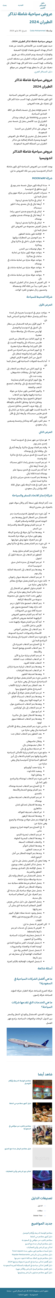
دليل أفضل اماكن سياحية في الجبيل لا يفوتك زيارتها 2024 (30, 1262)
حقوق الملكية (23, 1294)
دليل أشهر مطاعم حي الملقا (20, 1103)
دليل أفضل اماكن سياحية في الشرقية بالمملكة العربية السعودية (27, 1265)
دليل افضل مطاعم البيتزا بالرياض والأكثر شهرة (34, 1269)
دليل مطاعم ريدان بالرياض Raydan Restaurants (32, 1255)
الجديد (20, 5)
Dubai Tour (38, 1215)
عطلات (40, 1210)
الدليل (40, 1206)
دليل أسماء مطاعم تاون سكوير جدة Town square (32, 1251)
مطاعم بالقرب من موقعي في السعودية (20, 1127)
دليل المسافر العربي (43, 72)
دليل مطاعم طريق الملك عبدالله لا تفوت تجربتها (33, 1258)
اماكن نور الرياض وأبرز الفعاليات (18, 1171)
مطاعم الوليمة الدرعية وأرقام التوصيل (20, 1082)
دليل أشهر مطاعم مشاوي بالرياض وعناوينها (35, 1273)
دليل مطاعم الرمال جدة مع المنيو (18, 1148)
